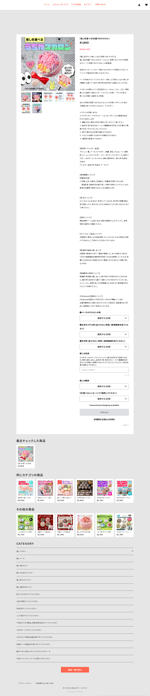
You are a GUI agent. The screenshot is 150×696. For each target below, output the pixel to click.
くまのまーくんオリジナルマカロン (29, 630)
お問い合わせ (100, 4)
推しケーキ (20, 558)
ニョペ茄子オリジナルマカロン (27, 616)
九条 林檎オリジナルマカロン (27, 601)
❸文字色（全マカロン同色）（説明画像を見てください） (103, 341)
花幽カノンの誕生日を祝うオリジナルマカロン (33, 644)
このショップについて (60, 4)
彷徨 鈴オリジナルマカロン (26, 608)
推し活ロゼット (22, 566)
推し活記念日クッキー (24, 587)
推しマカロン (21, 551)
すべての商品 (76, 4)
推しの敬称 (84, 380)
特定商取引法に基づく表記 (44, 683)
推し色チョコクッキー (24, 580)
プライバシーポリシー (25, 683)
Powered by (72, 692)
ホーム (46, 4)
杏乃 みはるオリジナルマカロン (28, 594)
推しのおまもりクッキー (25, 573)
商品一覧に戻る (75, 670)
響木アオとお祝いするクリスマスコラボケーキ (33, 651)
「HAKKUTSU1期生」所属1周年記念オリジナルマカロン (37, 623)
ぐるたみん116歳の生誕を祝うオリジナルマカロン (34, 637)
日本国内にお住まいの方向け (104, 419)
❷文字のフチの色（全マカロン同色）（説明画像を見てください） (104, 327)
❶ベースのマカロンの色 (90, 312)
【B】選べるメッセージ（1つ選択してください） (98, 393)
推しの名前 (84, 353)
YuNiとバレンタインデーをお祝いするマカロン (33, 659)
